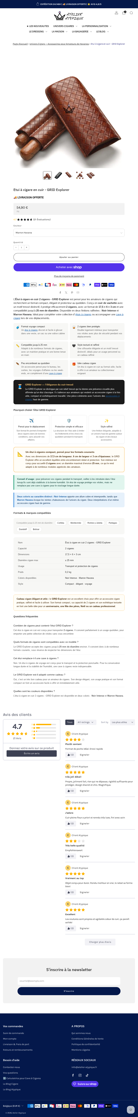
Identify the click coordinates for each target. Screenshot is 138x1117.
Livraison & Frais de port (16, 1044)
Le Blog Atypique (12, 1089)
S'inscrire (69, 991)
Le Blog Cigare (10, 1083)
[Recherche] (131, 12)
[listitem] (69, 4)
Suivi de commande (13, 1033)
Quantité (18, 242)
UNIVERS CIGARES (63, 26)
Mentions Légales (81, 1049)
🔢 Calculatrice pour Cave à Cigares (22, 1078)
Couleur (17, 225)
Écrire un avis (31, 753)
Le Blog (100, 31)
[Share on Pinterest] (72, 292)
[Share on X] (66, 292)
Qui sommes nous (81, 1033)
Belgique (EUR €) (11, 1106)
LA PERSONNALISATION (95, 26)
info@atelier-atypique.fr (84, 1067)
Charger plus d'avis (100, 942)
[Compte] (116, 12)
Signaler (84, 754)
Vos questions (10, 1072)
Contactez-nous (11, 1067)
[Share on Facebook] (60, 292)
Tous (69, 722)
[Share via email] (78, 292)
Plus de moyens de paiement (69, 276)
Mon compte (9, 1038)
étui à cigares (31, 330)
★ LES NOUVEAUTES (38, 26)
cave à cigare (55, 373)
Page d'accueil (20, 43)
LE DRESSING (36, 31)
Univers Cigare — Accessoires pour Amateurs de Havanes (59, 43)
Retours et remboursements (17, 1049)
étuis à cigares (83, 314)
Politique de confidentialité (86, 1044)
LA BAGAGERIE (80, 31)
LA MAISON (58, 31)
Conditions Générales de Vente (88, 1038)
